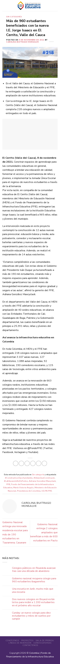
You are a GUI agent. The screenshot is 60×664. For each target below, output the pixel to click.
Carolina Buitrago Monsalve (22, 42)
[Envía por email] (33, 463)
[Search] (56, 6)
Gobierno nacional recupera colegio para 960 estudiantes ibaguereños (34, 580)
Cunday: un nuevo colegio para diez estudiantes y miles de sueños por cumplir (31, 616)
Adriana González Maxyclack (42, 481)
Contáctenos (30, 645)
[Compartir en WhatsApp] (15, 463)
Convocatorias (42, 643)
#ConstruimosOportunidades (19, 477)
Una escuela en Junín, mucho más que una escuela (32, 590)
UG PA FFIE (46, 490)
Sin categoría (14, 17)
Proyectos (27, 640)
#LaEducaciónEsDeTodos (16, 481)
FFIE (8, 484)
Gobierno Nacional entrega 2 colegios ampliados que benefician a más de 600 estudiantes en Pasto (44, 532)
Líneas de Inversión (19, 643)
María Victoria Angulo (23, 487)
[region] (30, 134)
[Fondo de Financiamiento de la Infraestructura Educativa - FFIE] (29, 5)
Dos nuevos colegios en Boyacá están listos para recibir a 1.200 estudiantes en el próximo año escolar (33, 602)
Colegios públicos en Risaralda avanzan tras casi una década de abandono (34, 570)
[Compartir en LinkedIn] (44, 463)
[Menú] (4, 5)
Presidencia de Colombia (28, 490)
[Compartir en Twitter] (27, 463)
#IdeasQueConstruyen (44, 477)
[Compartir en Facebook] (21, 463)
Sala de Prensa (45, 640)
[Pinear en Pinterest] (38, 463)
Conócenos (12, 640)
